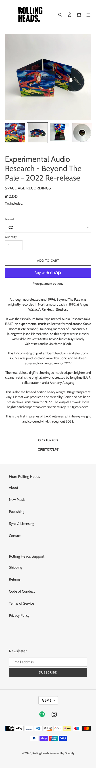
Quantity (11, 237)
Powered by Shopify (62, 753)
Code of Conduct (22, 591)
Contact (15, 536)
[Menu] (88, 14)
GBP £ (46, 700)
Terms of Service (21, 603)
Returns (15, 579)
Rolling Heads (40, 753)
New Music (17, 499)
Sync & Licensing (21, 524)
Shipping (15, 567)
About (13, 487)
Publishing (16, 511)
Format (9, 219)
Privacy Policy (19, 615)
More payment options (48, 283)
